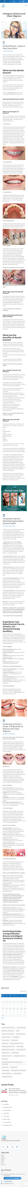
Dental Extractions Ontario (8, 1046)
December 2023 (7, 1125)
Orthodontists (13, 1067)
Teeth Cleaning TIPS (7, 1073)
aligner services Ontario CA (8, 1027)
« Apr (2, 1017)
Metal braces (11, 792)
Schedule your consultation (9, 967)
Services (3, 1158)
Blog (2, 1163)
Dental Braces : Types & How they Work (14, 47)
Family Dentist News (8, 51)
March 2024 (6, 1119)
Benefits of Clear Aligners (8, 1030)
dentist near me (5, 1052)
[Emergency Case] (23, 1)
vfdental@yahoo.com (9, 1183)
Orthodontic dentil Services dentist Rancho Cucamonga (12, 1063)
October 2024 (7, 1110)
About (2, 1156)
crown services (5, 1040)
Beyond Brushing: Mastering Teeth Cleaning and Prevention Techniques (18, 1090)
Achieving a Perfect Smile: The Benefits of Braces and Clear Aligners (13, 727)
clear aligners (6, 889)
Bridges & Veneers (6, 1037)
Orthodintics (5, 1059)
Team (2, 1161)
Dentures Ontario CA (7, 1056)
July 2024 (6, 1113)
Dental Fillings (20, 1046)
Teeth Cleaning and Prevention (18, 1070)
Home (2, 1155)
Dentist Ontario (15, 1052)
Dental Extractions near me (16, 1043)
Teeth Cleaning (5, 1070)
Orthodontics (5, 1067)
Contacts (3, 1164)
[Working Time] (14, 1)
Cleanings (13, 655)
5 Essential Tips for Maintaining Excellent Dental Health (13, 521)
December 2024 (7, 1107)
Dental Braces (14, 1040)
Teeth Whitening (17, 1073)
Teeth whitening (16, 652)
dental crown (5, 1043)
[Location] (4, 1)
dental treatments (21, 1049)
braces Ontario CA (20, 1034)
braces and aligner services (9, 954)
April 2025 (6, 1104)
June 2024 (6, 1116)
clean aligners (16, 1037)
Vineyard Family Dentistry (9, 526)
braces (17, 1030)
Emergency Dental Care (19, 1056)
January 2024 (7, 1122)
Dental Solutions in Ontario (8, 1049)
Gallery (3, 1160)
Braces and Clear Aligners (8, 1034)
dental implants (10, 651)
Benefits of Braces (21, 1027)
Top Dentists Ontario (7, 1076)
